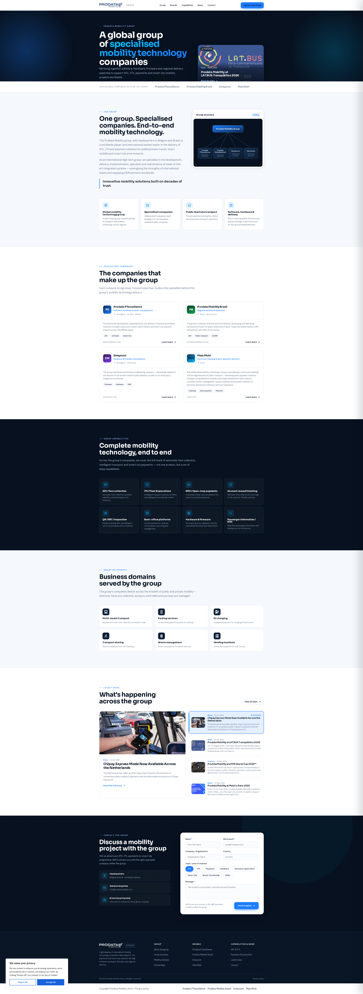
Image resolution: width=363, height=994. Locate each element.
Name (188, 839)
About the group (161, 949)
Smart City (192, 875)
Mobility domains (161, 960)
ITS (198, 869)
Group (163, 5)
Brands (173, 5)
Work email (229, 839)
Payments (210, 869)
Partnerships (159, 965)
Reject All (22, 982)
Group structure (161, 954)
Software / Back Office (245, 869)
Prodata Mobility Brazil (219, 988)
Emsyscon (197, 960)
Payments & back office (241, 954)
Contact (211, 5)
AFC (189, 869)
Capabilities (187, 5)
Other (227, 875)
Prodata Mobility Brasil (203, 954)
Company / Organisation (196, 851)
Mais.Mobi (197, 965)
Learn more (167, 342)
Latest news (236, 960)
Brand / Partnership (211, 875)
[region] (37, 973)
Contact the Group (252, 5)
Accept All (50, 982)
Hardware (224, 869)
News (200, 5)
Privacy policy (258, 978)
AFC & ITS (235, 949)
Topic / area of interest (196, 863)
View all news (251, 701)
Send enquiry (244, 905)
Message (190, 881)
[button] (231, 65)
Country (227, 851)
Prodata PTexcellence (202, 949)
